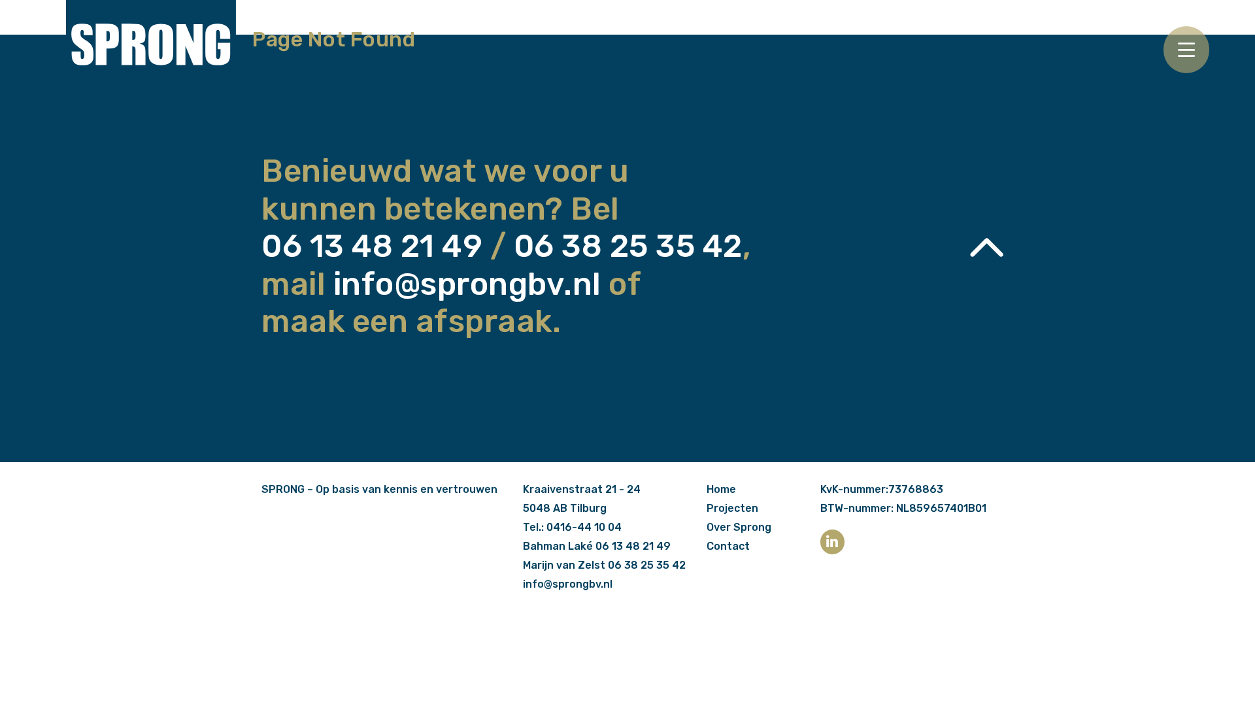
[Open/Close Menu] (1186, 49)
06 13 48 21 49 (371, 246)
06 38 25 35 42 (628, 246)
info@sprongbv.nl (467, 284)
